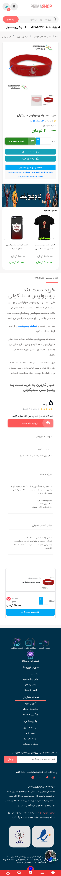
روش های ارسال (30, 709)
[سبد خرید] (30, 873)
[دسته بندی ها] (41, 873)
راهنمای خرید (28, 158)
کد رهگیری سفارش (16, 27)
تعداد (54, 141)
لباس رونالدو (30, 685)
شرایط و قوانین (30, 738)
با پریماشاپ (30, 721)
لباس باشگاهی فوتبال (43, 36)
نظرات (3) (39, 278)
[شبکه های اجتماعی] (54, 777)
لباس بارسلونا (30, 690)
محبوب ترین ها (30, 667)
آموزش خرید (30, 703)
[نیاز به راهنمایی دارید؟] (50, 856)
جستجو (10, 19)
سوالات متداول (28, 151)
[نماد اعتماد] (43, 836)
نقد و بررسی (52, 278)
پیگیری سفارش (30, 714)
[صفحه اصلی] (53, 873)
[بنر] (30, 195)
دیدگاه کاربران (35, 121)
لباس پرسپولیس (30, 674)
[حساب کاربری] (8, 873)
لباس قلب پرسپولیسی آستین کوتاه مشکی (44, 247)
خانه (57, 36)
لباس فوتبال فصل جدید (45, 812)
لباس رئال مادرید (30, 679)
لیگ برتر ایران (23, 36)
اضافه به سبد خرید (16, 141)
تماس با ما (30, 733)
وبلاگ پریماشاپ (30, 744)
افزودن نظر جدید (30, 423)
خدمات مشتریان (30, 697)
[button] (11, 68)
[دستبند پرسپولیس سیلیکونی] (30, 67)
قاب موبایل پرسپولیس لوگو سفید (17, 247)
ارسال (11, 759)
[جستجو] (19, 873)
